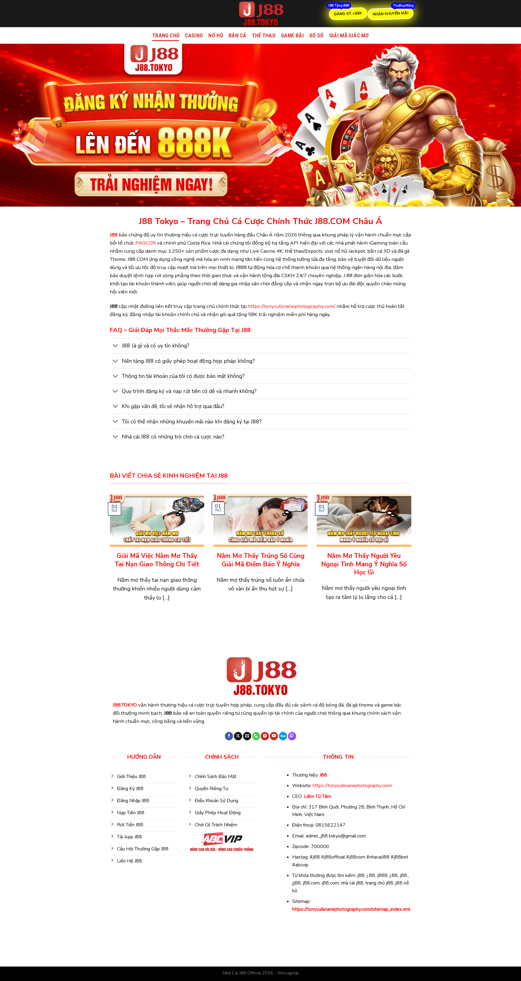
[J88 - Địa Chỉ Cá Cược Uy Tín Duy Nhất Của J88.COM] (260, 13)
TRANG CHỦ (165, 36)
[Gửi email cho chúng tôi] (247, 736)
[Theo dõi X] (238, 736)
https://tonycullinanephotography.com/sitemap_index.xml (351, 909)
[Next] (412, 560)
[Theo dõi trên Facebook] (229, 736)
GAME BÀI (292, 36)
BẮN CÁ (237, 36)
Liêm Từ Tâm (317, 796)
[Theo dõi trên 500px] (283, 736)
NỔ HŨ (215, 36)
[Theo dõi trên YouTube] (274, 736)
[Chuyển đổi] (116, 346)
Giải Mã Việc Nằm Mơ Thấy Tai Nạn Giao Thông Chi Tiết (157, 560)
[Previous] (108, 560)
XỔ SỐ (316, 36)
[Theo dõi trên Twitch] (292, 736)
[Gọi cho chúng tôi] (256, 736)
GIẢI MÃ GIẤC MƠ (349, 36)
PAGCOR (145, 242)
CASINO (194, 36)
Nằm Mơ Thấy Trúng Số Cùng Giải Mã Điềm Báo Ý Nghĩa (261, 560)
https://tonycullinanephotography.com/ (291, 306)
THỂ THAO (264, 36)
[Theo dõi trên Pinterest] (265, 736)
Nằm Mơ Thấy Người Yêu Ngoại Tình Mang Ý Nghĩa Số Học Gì (364, 564)
